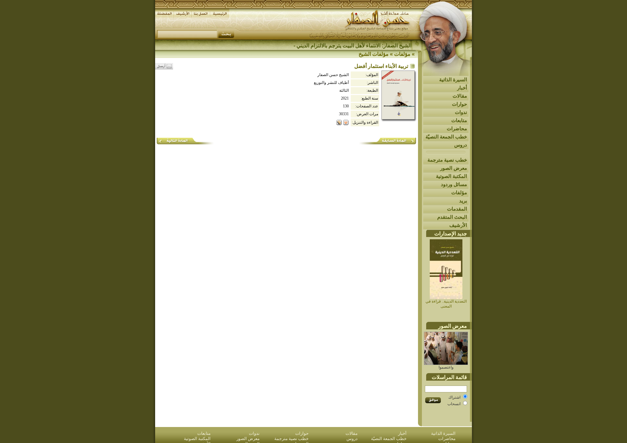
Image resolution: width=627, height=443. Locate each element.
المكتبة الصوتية (451, 176)
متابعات (459, 120)
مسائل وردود (454, 184)
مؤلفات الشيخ (374, 54)
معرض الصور (453, 168)
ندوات (461, 112)
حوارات (459, 104)
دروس (460, 145)
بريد (463, 200)
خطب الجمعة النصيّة (446, 136)
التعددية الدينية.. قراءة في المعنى (446, 304)
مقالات (460, 96)
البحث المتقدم (452, 217)
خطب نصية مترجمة (447, 160)
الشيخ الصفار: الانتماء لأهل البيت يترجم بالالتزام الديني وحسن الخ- (341, 45)
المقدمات (457, 209)
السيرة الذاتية (453, 79)
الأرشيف (458, 225)
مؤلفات (459, 192)
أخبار (462, 87)
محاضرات (457, 128)
